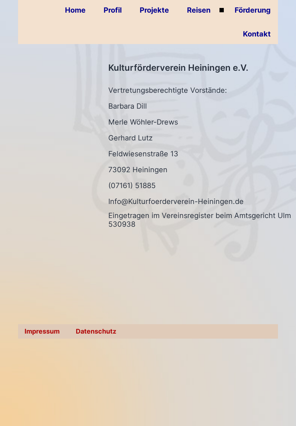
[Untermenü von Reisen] (221, 10)
